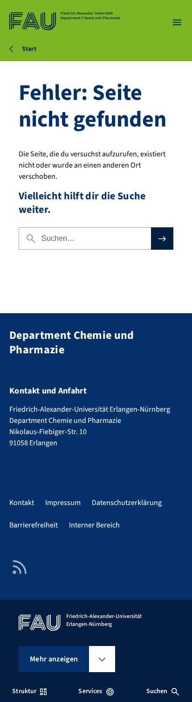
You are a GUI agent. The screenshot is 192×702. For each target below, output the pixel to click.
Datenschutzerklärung (127, 503)
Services (90, 691)
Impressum (63, 503)
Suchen (157, 691)
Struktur (24, 691)
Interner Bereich (94, 525)
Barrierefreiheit (33, 525)
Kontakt (21, 503)
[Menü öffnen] (177, 22)
